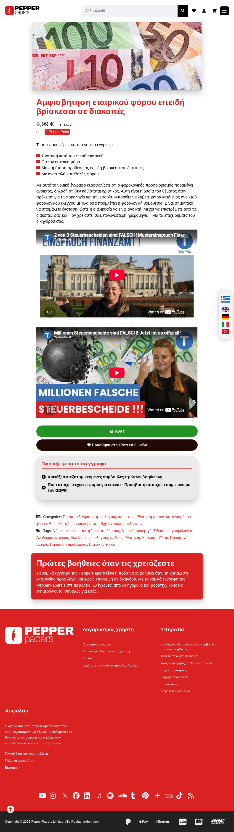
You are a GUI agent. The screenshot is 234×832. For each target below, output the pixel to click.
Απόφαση (149, 538)
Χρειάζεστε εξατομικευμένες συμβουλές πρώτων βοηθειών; (105, 477)
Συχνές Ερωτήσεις (173, 670)
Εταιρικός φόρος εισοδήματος (73, 524)
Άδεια (163, 538)
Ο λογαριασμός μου (97, 644)
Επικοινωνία (169, 684)
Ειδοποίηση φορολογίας (173, 531)
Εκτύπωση (13, 767)
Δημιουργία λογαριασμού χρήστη (106, 651)
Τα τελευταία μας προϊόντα (179, 656)
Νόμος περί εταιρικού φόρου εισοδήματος (86, 531)
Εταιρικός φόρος (102, 544)
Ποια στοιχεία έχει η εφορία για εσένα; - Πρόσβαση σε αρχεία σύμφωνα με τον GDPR (119, 487)
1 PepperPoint (57, 132)
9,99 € (120, 431)
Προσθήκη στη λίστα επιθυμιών (119, 445)
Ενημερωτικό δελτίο (174, 677)
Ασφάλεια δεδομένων (175, 691)
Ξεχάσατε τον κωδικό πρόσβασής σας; (110, 665)
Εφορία (42, 544)
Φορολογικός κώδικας (105, 538)
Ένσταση (132, 538)
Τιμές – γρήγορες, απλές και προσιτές (187, 663)
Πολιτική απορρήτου (19, 760)
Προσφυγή (178, 538)
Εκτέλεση (78, 538)
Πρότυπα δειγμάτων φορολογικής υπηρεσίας (99, 517)
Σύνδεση (89, 658)
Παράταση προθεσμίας (68, 544)
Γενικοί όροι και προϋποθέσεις (26, 753)
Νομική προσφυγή (137, 531)
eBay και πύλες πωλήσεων (120, 524)
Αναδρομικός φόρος (52, 538)
